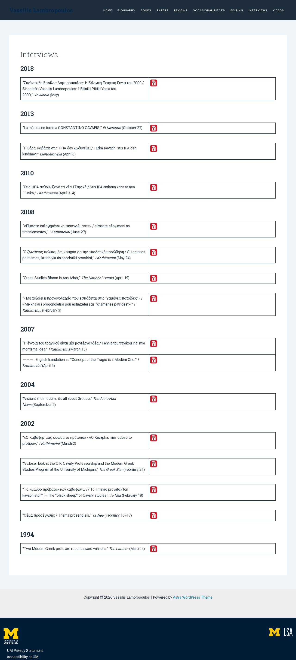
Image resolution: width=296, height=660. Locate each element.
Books (146, 10)
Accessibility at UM (22, 657)
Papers (163, 10)
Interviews (258, 10)
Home (107, 10)
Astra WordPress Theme (193, 597)
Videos (278, 10)
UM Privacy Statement (25, 650)
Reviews (181, 10)
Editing (237, 10)
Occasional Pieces (209, 10)
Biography (126, 10)
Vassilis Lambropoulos (41, 10)
